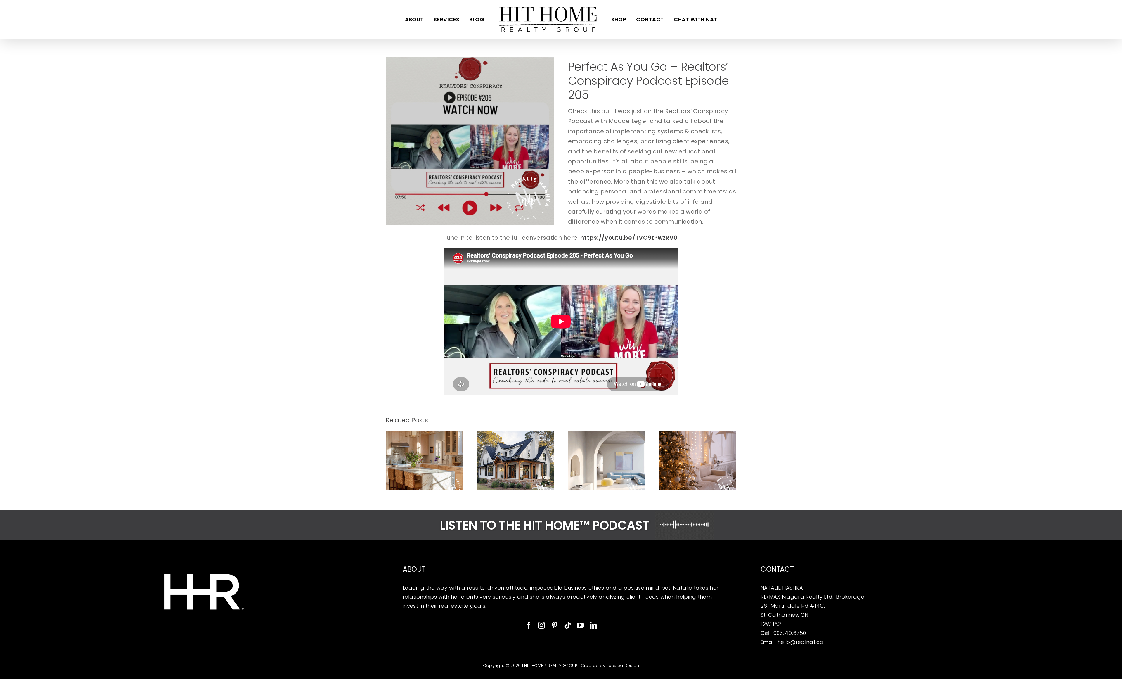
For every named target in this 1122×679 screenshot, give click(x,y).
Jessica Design (623, 665)
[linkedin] (593, 625)
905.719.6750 (789, 633)
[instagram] (541, 625)
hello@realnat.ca (801, 642)
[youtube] (580, 625)
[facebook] (528, 625)
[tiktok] (567, 625)
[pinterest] (554, 625)
